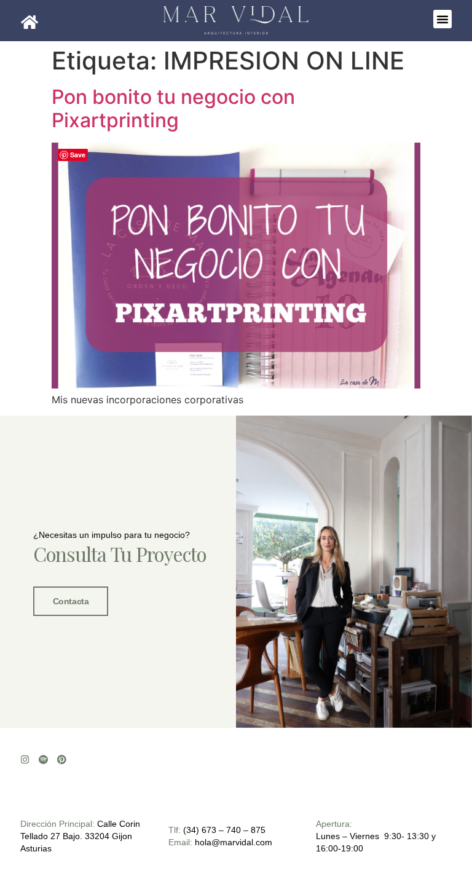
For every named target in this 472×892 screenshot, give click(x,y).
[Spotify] (43, 759)
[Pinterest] (61, 759)
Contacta (70, 601)
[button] (442, 19)
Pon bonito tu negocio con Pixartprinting (173, 108)
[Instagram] (25, 759)
